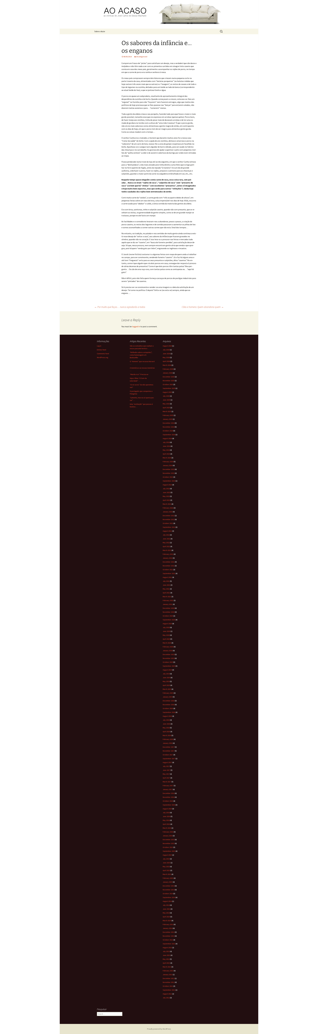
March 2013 (167, 967)
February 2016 (168, 832)
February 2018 (168, 739)
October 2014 (168, 893)
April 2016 (166, 824)
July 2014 (166, 905)
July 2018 (166, 720)
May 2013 (166, 959)
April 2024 (166, 454)
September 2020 (169, 620)
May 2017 (166, 774)
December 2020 (168, 608)
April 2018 (166, 731)
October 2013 (168, 940)
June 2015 (166, 863)
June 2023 (166, 492)
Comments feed (103, 353)
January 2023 (167, 512)
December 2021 (168, 562)
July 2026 (166, 350)
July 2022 (166, 535)
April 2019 (166, 685)
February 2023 (168, 508)
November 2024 (168, 427)
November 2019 (168, 658)
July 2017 (166, 766)
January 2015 (167, 882)
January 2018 (167, 743)
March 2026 (167, 365)
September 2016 (169, 805)
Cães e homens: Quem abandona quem (203, 306)
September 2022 (169, 527)
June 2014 (166, 909)
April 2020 (166, 639)
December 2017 (168, 747)
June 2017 (166, 770)
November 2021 (168, 566)
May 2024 (166, 450)
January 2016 (167, 836)
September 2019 (169, 666)
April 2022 (166, 546)
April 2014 (166, 917)
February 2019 (168, 693)
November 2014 (168, 890)
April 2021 (166, 593)
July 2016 (166, 812)
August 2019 (167, 670)
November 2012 (168, 982)
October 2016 (168, 801)
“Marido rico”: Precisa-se (139, 374)
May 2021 (166, 589)
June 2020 (166, 631)
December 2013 (168, 932)
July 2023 (166, 488)
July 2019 (166, 674)
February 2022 (168, 554)
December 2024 (168, 423)
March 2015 (167, 874)
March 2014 (167, 920)
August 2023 (167, 485)
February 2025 (168, 415)
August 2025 (167, 392)
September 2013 (169, 944)
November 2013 (168, 936)
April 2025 (166, 407)
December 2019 (168, 654)
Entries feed (101, 350)
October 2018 (168, 708)
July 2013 (166, 951)
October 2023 (168, 477)
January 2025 (167, 419)
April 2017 (166, 778)
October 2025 (168, 384)
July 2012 (166, 998)
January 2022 (167, 558)
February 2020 (168, 647)
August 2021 (167, 577)
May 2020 (166, 635)
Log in (99, 346)
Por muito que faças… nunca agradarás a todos (119, 306)
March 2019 (167, 689)
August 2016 (167, 809)
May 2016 (166, 820)
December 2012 (168, 978)
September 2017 (169, 758)
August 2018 (167, 716)
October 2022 (168, 523)
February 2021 (168, 600)
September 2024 (169, 434)
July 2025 (166, 396)
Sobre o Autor (99, 31)
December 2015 (168, 839)
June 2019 (166, 677)
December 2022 (168, 515)
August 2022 (167, 531)
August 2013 (167, 947)
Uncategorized (141, 56)
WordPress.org (102, 357)
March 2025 (167, 411)
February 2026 (168, 369)
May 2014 (166, 913)
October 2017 (168, 755)
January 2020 (167, 650)
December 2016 (168, 793)
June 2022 (166, 539)
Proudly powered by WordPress (159, 1029)
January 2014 (167, 928)
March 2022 (167, 550)
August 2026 (167, 346)
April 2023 (166, 500)
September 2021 (169, 573)
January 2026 (167, 373)
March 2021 (167, 596)
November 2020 (168, 612)
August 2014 (167, 901)
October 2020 (168, 616)
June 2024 (166, 446)
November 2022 (168, 519)
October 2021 (168, 569)
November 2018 (168, 704)
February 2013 (168, 971)
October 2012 (168, 986)
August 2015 (167, 855)
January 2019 (167, 697)
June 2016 (166, 816)
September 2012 (169, 990)
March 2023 (167, 504)
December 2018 (168, 701)
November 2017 (168, 751)
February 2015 (168, 878)
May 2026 (166, 357)
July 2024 (166, 442)
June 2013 (166, 955)
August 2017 (167, 762)
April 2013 (166, 963)
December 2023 (168, 469)
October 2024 (168, 431)
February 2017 (168, 785)
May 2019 (166, 681)
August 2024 (167, 438)
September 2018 (169, 712)
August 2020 (167, 623)
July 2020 (166, 627)
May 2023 (166, 496)
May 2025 (166, 404)
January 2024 (167, 465)
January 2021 (167, 604)
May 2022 (166, 542)
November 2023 (168, 473)
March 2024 (167, 458)
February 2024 (168, 461)
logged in (136, 326)
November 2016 (168, 797)
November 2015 (168, 843)
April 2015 (166, 870)
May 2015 (166, 866)
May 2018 (166, 728)
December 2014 (168, 886)
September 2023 (169, 481)
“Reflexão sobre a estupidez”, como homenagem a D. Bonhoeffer (141, 355)
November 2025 (168, 380)
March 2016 (167, 828)
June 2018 (166, 724)
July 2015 (166, 859)
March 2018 (167, 735)
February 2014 (168, 924)
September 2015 (169, 851)
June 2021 (166, 585)
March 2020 (167, 643)
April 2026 (166, 361)
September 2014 (169, 897)
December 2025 (168, 377)
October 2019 (168, 662)
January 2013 (167, 974)
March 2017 (167, 782)
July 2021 (166, 581)
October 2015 (168, 847)
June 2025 (166, 400)
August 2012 (167, 994)
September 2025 (169, 388)
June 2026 (166, 353)
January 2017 (167, 789)
